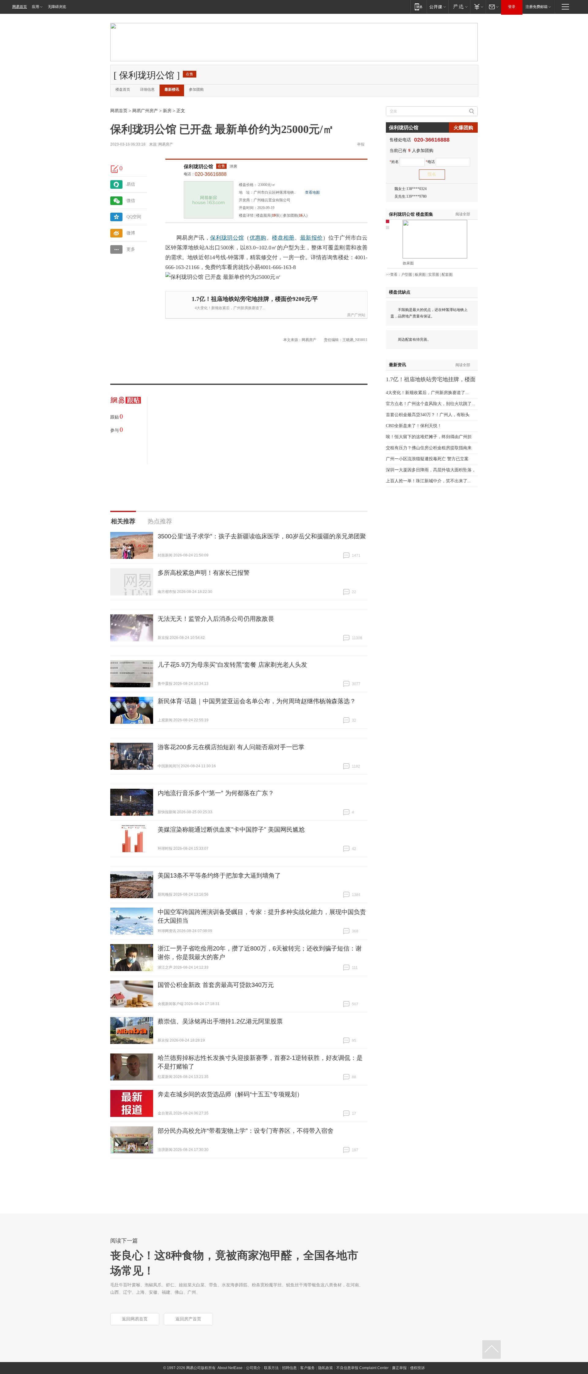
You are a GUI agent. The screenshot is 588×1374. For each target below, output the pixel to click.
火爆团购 (463, 127)
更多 (130, 249)
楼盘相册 (283, 238)
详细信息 (147, 89)
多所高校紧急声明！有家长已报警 (204, 572)
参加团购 (196, 89)
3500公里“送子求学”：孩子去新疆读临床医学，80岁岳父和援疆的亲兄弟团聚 (262, 536)
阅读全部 (462, 214)
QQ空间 (133, 216)
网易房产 (165, 144)
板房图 (420, 274)
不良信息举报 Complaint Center (362, 1368)
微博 (130, 233)
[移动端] (418, 6)
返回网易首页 (135, 1319)
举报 (360, 144)
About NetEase (230, 1368)
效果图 (408, 263)
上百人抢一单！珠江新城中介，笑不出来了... (428, 481)
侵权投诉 (417, 1368)
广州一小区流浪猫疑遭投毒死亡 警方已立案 (427, 459)
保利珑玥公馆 (198, 166)
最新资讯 (397, 364)
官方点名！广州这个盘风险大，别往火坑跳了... (430, 403)
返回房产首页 (188, 1319)
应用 (35, 7)
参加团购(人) (295, 215)
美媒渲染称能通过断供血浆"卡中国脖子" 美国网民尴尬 (231, 829)
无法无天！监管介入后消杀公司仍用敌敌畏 (216, 618)
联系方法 (271, 1368)
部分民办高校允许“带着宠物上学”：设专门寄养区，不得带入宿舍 (246, 1130)
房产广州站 (356, 315)
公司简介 (253, 1368)
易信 (130, 184)
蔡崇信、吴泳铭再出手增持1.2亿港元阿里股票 (220, 1021)
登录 (511, 7)
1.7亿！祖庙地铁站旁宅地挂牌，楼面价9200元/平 (255, 299)
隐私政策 (325, 1368)
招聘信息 (289, 1368)
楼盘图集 (411, 214)
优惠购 (258, 238)
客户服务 (307, 1368)
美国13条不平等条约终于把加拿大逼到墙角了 (219, 875)
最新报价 (311, 238)
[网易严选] (459, 6)
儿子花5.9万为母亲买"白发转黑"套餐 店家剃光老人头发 (232, 664)
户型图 (406, 274)
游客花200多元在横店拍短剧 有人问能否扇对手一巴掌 (231, 747)
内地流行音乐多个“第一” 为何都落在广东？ (216, 793)
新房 (167, 110)
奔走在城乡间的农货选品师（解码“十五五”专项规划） (230, 1094)
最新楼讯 (171, 89)
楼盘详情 (246, 215)
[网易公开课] (437, 6)
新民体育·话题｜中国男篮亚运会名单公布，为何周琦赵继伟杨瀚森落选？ (257, 701)
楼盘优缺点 (399, 292)
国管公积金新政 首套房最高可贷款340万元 (216, 984)
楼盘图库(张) (268, 215)
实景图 (433, 274)
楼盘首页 (122, 89)
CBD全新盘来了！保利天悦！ (414, 425)
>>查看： (393, 274)
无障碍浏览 (57, 7)
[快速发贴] (114, 169)
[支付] (478, 6)
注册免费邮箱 (537, 7)
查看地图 (312, 192)
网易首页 (19, 7)
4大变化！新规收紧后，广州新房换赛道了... (230, 308)
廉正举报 (399, 1368)
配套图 (447, 274)
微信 (130, 200)
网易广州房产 (145, 110)
